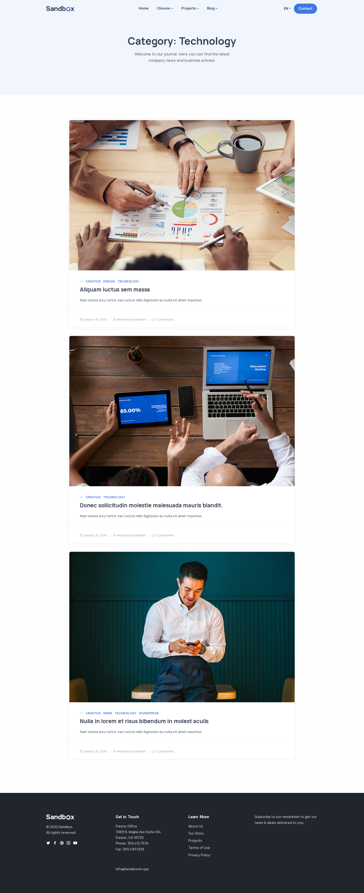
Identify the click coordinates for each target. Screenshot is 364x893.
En (286, 8)
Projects (188, 8)
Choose (163, 8)
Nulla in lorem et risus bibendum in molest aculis (144, 721)
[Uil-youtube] (75, 843)
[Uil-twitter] (48, 843)
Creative (93, 281)
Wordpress (149, 713)
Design (109, 281)
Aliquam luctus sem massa (115, 289)
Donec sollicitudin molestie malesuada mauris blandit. (151, 505)
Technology (128, 281)
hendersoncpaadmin (131, 319)
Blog (211, 8)
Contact (305, 8)
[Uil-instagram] (68, 843)
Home (144, 8)
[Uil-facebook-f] (55, 843)
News (107, 713)
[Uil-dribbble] (62, 843)
